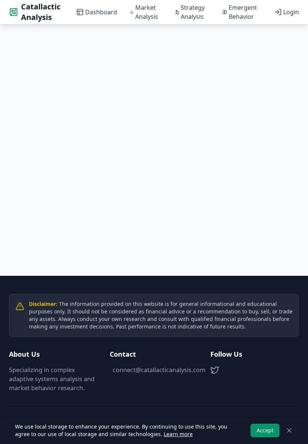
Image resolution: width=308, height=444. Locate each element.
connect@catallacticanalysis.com (155, 370)
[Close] (289, 430)
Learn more (178, 434)
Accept (265, 430)
